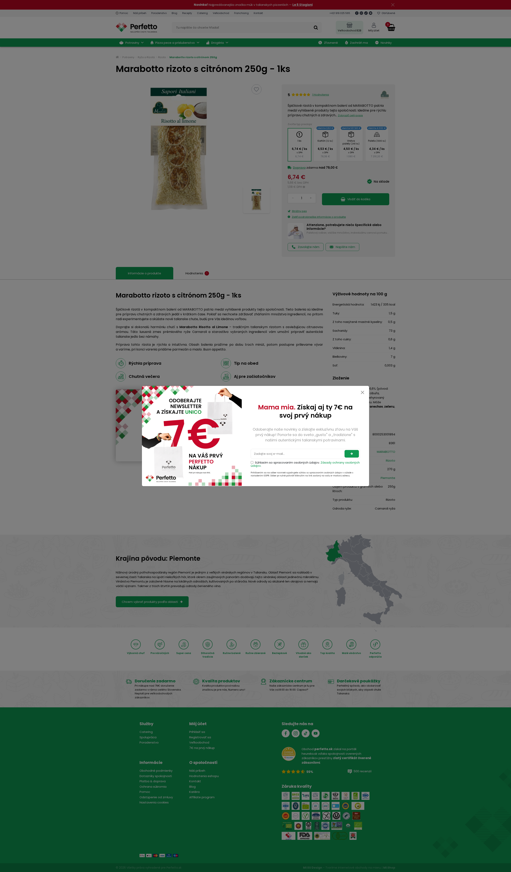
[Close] (362, 392)
